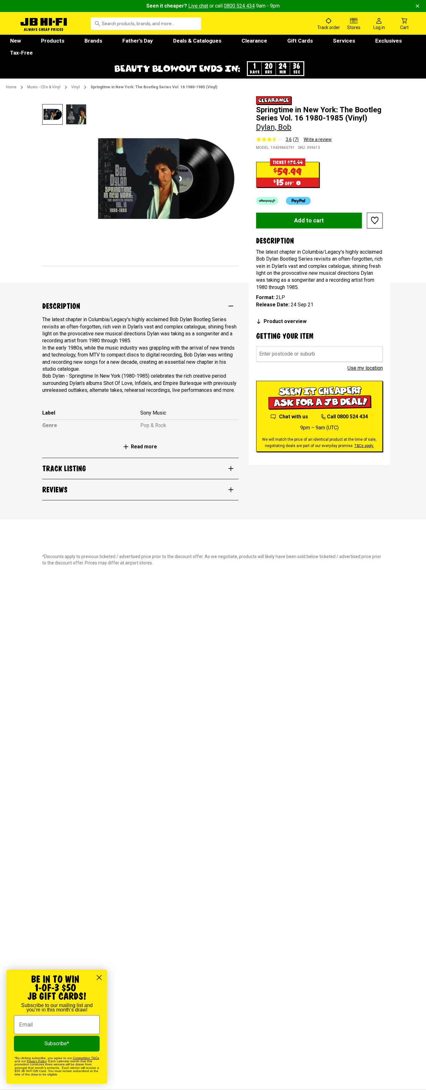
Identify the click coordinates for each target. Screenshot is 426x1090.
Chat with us (293, 417)
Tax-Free (21, 53)
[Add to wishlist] (375, 220)
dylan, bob (273, 127)
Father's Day (137, 41)
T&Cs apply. (364, 446)
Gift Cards (300, 41)
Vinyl (75, 87)
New (15, 41)
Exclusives (388, 41)
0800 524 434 (239, 6)
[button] (213, 69)
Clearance (254, 41)
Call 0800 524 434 (347, 417)
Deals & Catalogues (197, 41)
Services (344, 41)
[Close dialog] (99, 977)
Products (52, 41)
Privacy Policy (36, 1061)
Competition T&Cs (86, 1058)
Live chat (198, 6)
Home (11, 87)
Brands (93, 41)
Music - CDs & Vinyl (44, 87)
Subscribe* (56, 1043)
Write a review (318, 139)
